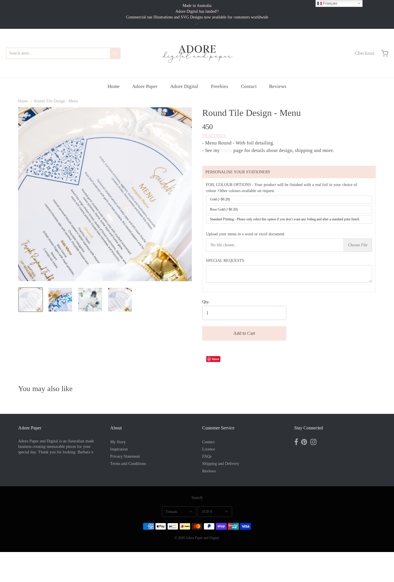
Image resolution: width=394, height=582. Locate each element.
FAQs (226, 150)
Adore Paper (144, 86)
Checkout (364, 53)
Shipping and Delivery (220, 463)
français (171, 512)
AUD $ (207, 512)
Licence (208, 449)
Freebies (219, 86)
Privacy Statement (125, 456)
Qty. (206, 301)
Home (114, 86)
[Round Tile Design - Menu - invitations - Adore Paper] (30, 299)
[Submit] (115, 53)
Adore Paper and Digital (202, 538)
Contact (249, 86)
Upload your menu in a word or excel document (245, 234)
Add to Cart (244, 333)
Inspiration (119, 449)
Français (329, 3)
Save (215, 359)
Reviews (277, 86)
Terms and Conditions (128, 463)
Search (197, 497)
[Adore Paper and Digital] (197, 53)
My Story (118, 442)
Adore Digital (184, 86)
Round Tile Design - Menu (56, 101)
